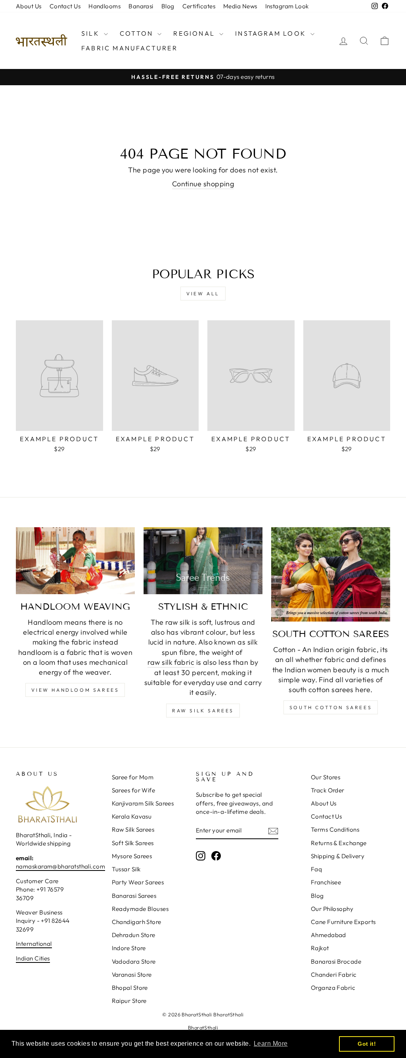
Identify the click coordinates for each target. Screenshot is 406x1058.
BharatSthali (203, 1027)
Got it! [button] (367, 1044)
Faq (316, 869)
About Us (29, 6)
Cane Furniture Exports (343, 922)
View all (203, 294)
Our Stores (326, 777)
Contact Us (65, 6)
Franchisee (326, 882)
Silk (91, 33)
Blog (167, 6)
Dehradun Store (133, 935)
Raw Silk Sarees (203, 711)
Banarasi (140, 6)
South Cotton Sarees (330, 707)
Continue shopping (203, 183)
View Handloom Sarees (75, 690)
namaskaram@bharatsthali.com (60, 866)
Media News (240, 6)
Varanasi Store (132, 974)
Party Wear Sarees (138, 882)
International (34, 943)
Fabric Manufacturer (129, 48)
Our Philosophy (332, 909)
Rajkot (320, 948)
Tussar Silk (126, 869)
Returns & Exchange (339, 843)
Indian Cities (33, 958)
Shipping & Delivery (338, 856)
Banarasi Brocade (336, 961)
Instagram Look (287, 6)
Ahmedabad (328, 935)
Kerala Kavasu (132, 816)
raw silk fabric (170, 662)
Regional (195, 33)
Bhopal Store (130, 987)
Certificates (198, 6)
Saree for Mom (133, 777)
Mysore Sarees (132, 856)
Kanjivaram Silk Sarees (143, 803)
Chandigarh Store (136, 922)
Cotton (137, 33)
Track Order (328, 790)
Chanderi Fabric (334, 974)
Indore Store (129, 948)
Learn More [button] (271, 1043)
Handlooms (104, 6)
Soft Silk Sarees (133, 843)
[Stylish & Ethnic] (203, 560)
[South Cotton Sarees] (330, 574)
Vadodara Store (134, 961)
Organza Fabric (333, 987)
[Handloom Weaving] (75, 560)
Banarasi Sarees (134, 895)
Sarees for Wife (133, 790)
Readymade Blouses (140, 909)
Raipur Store (129, 1000)
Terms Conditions (335, 829)
